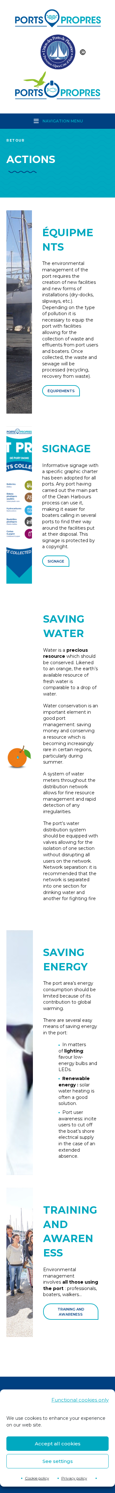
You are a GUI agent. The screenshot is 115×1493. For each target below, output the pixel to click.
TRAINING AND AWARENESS (70, 1312)
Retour (15, 140)
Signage (56, 561)
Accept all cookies (57, 1444)
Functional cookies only (80, 1400)
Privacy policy (74, 1478)
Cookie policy (37, 1478)
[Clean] (57, 53)
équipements (61, 391)
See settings (57, 1461)
